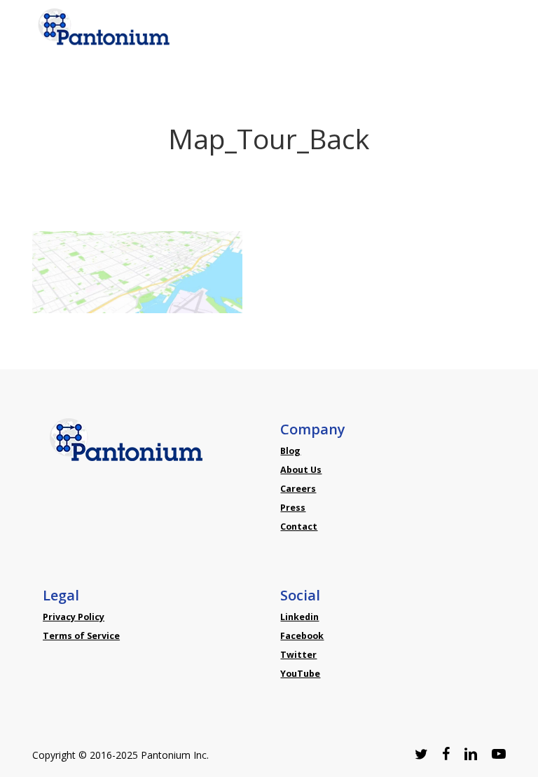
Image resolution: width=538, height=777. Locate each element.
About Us (301, 470)
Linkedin (299, 617)
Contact (298, 526)
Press (292, 508)
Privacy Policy (73, 617)
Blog (290, 451)
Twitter (298, 655)
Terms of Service (81, 636)
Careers (298, 489)
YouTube (300, 674)
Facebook (302, 636)
